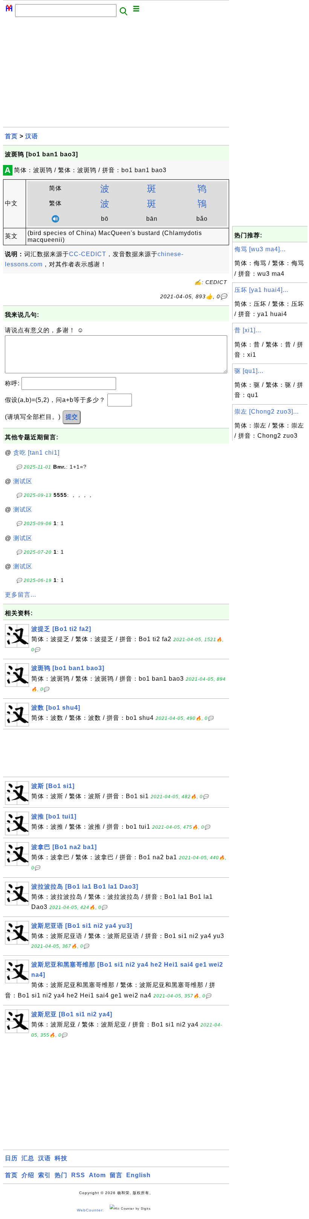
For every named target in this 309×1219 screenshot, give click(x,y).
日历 (11, 1158)
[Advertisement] (116, 74)
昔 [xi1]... (247, 330)
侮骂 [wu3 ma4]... (260, 249)
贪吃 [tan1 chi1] (36, 452)
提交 (72, 417)
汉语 (31, 136)
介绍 (27, 1175)
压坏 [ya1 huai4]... (261, 290)
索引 (44, 1175)
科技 (61, 1158)
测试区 (22, 481)
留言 (116, 1175)
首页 (11, 136)
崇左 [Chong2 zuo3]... (266, 411)
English (138, 1175)
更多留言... (20, 594)
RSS (78, 1175)
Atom (97, 1175)
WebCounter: (90, 1210)
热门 (61, 1175)
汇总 (27, 1158)
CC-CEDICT (87, 254)
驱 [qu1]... (248, 371)
